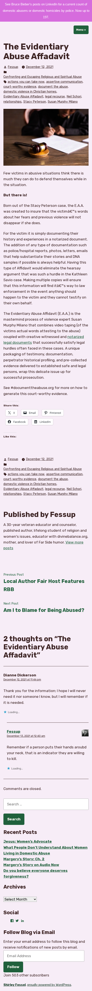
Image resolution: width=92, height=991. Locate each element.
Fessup (13, 67)
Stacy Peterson (34, 102)
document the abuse (53, 87)
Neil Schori (74, 96)
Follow (13, 967)
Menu (82, 29)
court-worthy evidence (19, 87)
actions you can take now (26, 82)
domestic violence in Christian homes (29, 91)
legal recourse (55, 96)
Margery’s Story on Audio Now (31, 865)
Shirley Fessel (14, 985)
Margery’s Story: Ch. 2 (24, 859)
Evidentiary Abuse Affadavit (23, 96)
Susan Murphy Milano (63, 102)
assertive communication (64, 82)
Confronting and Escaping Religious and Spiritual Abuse (42, 77)
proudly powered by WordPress (49, 985)
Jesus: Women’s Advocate (27, 841)
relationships (12, 102)
